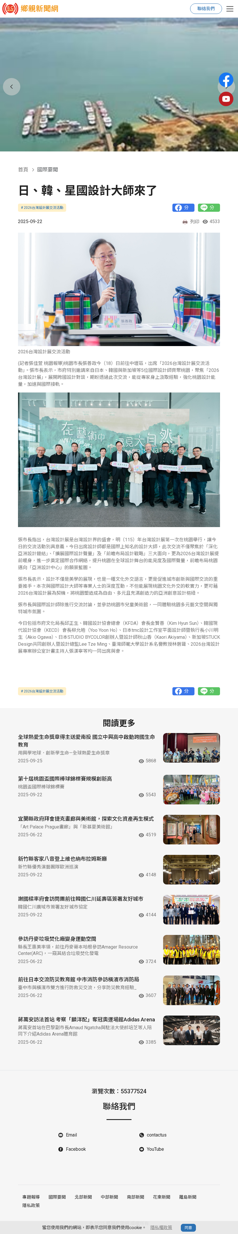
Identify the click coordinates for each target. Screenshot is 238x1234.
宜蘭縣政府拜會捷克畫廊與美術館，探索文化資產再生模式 (86, 819)
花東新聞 (161, 1197)
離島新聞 (187, 1197)
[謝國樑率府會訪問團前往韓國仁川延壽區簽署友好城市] (191, 909)
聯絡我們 (206, 8)
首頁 (23, 170)
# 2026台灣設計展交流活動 (42, 208)
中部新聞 (109, 1197)
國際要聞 (57, 1197)
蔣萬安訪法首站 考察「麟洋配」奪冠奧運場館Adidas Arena (86, 1019)
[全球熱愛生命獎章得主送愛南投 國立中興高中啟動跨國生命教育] (191, 748)
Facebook (76, 1149)
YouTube (155, 1149)
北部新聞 (83, 1197)
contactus (157, 1135)
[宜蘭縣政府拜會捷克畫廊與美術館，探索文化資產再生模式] (191, 829)
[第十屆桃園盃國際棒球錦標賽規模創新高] (191, 789)
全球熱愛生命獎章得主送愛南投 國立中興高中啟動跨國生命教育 (86, 741)
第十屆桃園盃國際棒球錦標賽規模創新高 (65, 779)
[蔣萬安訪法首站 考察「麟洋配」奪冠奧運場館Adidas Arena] (191, 1030)
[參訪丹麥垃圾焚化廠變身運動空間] (191, 950)
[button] (115, 145)
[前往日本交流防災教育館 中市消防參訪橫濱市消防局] (191, 990)
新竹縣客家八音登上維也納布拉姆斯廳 (62, 859)
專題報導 (31, 1197)
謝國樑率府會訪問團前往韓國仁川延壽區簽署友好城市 (80, 899)
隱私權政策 (161, 1227)
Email (71, 1135)
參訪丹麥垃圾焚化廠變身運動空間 (57, 939)
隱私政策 (31, 1205)
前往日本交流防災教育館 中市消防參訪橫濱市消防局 (78, 979)
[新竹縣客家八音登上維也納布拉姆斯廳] (191, 869)
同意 (188, 1228)
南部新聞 (135, 1197)
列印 (194, 222)
